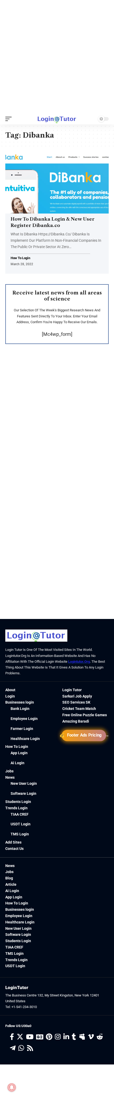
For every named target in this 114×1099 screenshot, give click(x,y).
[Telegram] (12, 1048)
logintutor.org (79, 662)
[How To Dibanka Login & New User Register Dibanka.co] (57, 183)
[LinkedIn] (66, 1037)
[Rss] (30, 1048)
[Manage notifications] (11, 1087)
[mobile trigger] (9, 119)
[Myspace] (82, 1037)
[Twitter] (20, 1037)
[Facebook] (11, 1037)
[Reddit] (99, 1037)
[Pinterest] (49, 1037)
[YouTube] (30, 1037)
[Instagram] (58, 1037)
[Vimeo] (91, 1037)
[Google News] (40, 1037)
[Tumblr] (74, 1037)
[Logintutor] (57, 119)
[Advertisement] (57, 56)
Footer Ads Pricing (84, 735)
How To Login (20, 258)
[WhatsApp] (21, 1048)
